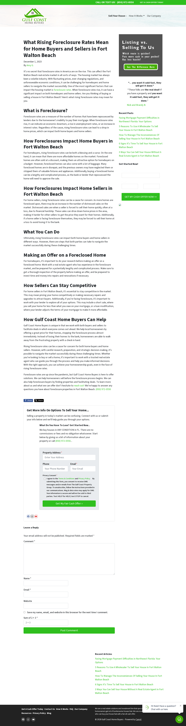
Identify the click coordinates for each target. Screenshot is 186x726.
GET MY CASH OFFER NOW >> (141, 197)
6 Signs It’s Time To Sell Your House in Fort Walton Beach (124, 684)
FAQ (71, 709)
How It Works (136, 16)
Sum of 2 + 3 (31, 618)
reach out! (79, 385)
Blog (49, 713)
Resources (26, 713)
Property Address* (129, 171)
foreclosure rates (62, 90)
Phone (46, 464)
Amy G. (30, 65)
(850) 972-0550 (103, 389)
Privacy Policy (84, 478)
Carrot (138, 719)
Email (73, 464)
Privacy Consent (50, 475)
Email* (124, 182)
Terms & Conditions (66, 478)
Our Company (154, 16)
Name (27, 578)
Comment (29, 541)
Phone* (146, 182)
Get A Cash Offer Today (32, 709)
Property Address (52, 452)
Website (28, 601)
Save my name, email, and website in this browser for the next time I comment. (67, 612)
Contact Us (49, 709)
